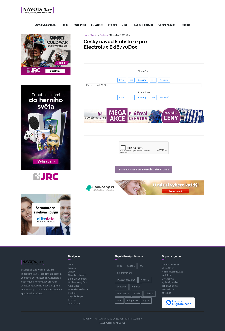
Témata (72, 268)
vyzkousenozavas (126, 279)
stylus (146, 300)
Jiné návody (74, 303)
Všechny (142, 80)
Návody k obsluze (142, 24)
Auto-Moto (80, 24)
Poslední (164, 80)
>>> (153, 80)
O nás (71, 264)
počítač (131, 266)
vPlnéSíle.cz (168, 268)
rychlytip (145, 279)
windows (121, 286)
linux (119, 266)
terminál (135, 286)
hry (141, 266)
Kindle (137, 293)
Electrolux (103, 35)
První (121, 80)
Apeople (121, 323)
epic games (132, 300)
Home (86, 35)
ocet (119, 300)
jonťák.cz (166, 275)
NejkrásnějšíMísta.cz (172, 271)
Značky (94, 35)
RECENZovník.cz (170, 264)
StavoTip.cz (168, 289)
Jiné (124, 24)
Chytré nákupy (167, 24)
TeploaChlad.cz (170, 285)
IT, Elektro (97, 24)
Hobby (65, 24)
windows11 (123, 293)
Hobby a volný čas (77, 282)
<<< (131, 80)
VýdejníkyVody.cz (171, 282)
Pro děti (112, 24)
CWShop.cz (168, 278)
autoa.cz (166, 293)
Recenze (186, 24)
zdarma (149, 293)
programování (124, 273)
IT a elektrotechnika (78, 289)
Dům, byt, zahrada (45, 24)
